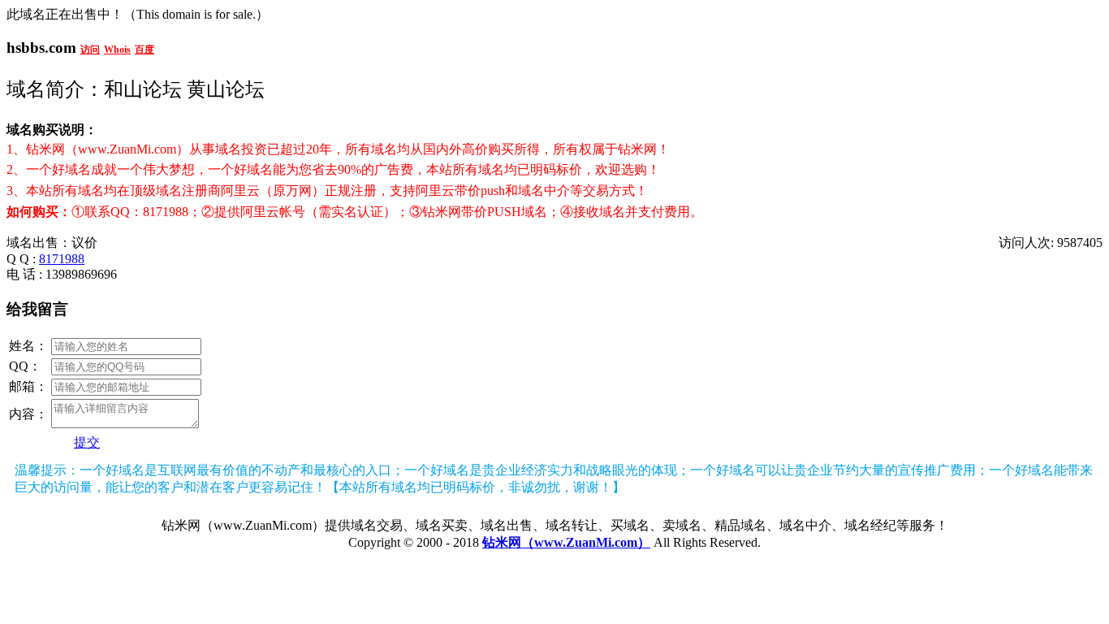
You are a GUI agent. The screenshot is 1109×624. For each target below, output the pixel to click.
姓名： (28, 346)
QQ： (25, 366)
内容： (28, 414)
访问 (90, 49)
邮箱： (28, 386)
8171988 (61, 259)
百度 (144, 49)
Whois (117, 49)
